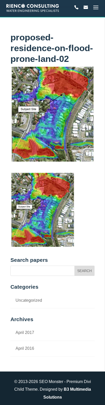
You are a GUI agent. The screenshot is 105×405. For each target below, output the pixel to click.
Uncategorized (29, 300)
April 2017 (25, 332)
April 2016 (25, 348)
